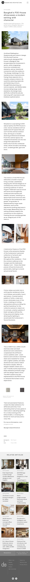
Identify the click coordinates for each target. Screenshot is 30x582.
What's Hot (11, 560)
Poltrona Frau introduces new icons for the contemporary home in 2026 (22, 545)
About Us (22, 560)
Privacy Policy (23, 564)
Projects (11, 564)
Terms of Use (23, 562)
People (10, 562)
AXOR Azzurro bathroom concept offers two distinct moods (7, 522)
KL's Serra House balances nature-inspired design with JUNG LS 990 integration (8, 545)
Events (10, 567)
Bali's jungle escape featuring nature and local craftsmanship (22, 499)
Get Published (12, 569)
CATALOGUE (7, 9)
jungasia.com (8, 424)
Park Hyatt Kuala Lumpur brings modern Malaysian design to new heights (8, 476)
